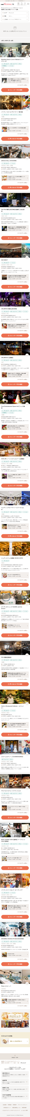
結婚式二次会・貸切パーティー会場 (8, 1062)
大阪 (18, 1062)
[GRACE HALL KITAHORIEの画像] (15, 151)
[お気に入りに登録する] (27, 57)
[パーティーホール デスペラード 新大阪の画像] (15, 102)
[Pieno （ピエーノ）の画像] (15, 977)
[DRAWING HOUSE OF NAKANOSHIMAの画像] (15, 929)
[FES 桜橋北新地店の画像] (15, 648)
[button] (15, 1074)
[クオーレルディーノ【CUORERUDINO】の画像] (15, 747)
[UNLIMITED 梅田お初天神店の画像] (15, 299)
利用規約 (10, 1104)
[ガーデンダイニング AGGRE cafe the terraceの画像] (15, 597)
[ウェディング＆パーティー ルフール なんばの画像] (15, 498)
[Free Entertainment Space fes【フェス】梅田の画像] (15, 397)
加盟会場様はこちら (16, 1107)
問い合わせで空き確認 (16, 138)
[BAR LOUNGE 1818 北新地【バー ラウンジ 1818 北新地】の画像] (15, 830)
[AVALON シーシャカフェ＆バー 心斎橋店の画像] (15, 449)
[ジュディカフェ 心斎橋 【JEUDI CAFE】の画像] (15, 549)
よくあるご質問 (24, 1110)
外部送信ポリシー (7, 1107)
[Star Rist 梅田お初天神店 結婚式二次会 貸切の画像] (15, 200)
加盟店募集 (24, 1107)
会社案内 (5, 1104)
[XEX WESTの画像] (15, 250)
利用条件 (15, 1104)
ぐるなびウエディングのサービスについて (11, 1110)
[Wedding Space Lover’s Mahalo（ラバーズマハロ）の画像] (15, 50)
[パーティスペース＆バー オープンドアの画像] (15, 880)
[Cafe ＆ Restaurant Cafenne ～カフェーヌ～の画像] (15, 697)
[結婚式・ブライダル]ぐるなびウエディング (10, 1061)
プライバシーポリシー (22, 1104)
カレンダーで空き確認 (16, 90)
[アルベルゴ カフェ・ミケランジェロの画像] (15, 781)
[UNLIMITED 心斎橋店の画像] (15, 348)
